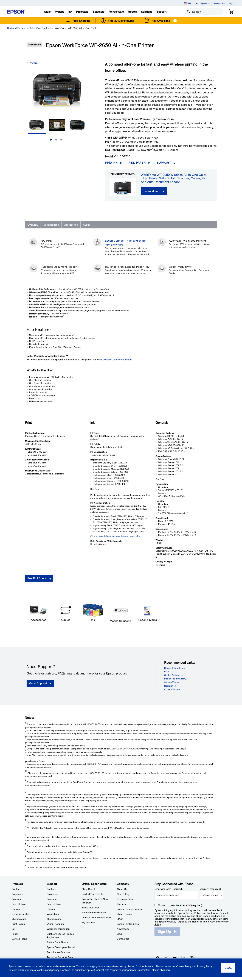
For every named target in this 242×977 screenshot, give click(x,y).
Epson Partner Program (130, 909)
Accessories (71, 224)
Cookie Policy (183, 966)
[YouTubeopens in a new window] (174, 958)
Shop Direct (88, 889)
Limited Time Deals (92, 894)
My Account (88, 922)
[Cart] (231, 11)
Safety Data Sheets (57, 942)
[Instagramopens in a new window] (191, 958)
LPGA (120, 918)
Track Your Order (91, 907)
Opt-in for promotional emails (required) (180, 905)
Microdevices (19, 918)
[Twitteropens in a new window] (166, 958)
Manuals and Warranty (175, 679)
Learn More (150, 191)
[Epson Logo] (16, 12)
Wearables (53, 914)
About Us (122, 889)
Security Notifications (58, 952)
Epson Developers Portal (61, 947)
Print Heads (18, 923)
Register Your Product (94, 912)
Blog (119, 933)
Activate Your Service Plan (96, 917)
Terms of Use (207, 921)
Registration (170, 686)
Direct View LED (21, 914)
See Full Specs (37, 578)
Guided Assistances (173, 675)
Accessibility (219, 3)
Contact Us (123, 938)
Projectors (17, 894)
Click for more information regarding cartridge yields (115, 536)
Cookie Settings (145, 966)
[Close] (228, 968)
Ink (13, 928)
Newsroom (123, 928)
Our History (123, 894)
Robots (16, 909)
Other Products (55, 923)
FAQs (166, 671)
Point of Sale (19, 904)
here (168, 970)
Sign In (232, 3)
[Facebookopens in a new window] (157, 958)
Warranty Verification (58, 928)
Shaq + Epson (125, 914)
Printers (16, 889)
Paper (15, 933)
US (189, 3)
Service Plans (19, 938)
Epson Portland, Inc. (128, 923)
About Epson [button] (201, 3)
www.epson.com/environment (115, 359)
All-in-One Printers (40, 28)
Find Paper (137, 162)
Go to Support (38, 683)
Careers (121, 904)
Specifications (51, 224)
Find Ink (111, 162)
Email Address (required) (168, 888)
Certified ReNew (16, 28)
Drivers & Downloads (174, 668)
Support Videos (171, 682)
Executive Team (125, 899)
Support (164, 162)
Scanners (17, 899)
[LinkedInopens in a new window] (183, 958)
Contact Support (172, 689)
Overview (32, 224)
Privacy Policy (193, 913)
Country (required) (210, 888)
